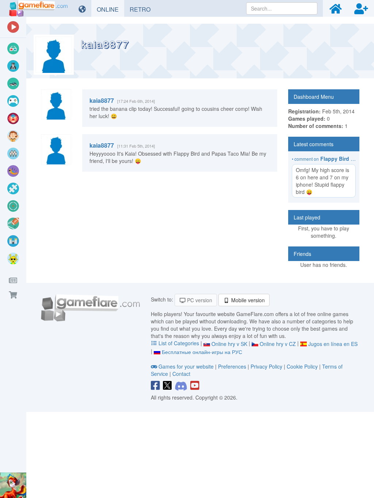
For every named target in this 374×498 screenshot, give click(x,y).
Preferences (233, 366)
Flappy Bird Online (343, 158)
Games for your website (186, 366)
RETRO (143, 9)
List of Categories (179, 343)
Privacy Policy (266, 366)
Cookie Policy (302, 366)
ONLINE (110, 9)
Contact (181, 373)
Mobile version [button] (247, 300)
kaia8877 (101, 100)
